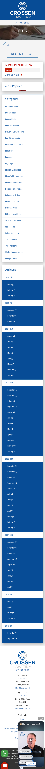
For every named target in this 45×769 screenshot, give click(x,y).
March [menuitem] (10, 284)
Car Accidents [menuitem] (10, 119)
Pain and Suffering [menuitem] (12, 195)
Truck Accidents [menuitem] (11, 246)
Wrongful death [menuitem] (11, 258)
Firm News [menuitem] (9, 151)
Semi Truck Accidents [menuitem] (13, 220)
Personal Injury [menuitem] (11, 208)
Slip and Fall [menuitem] (10, 227)
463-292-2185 (22, 678)
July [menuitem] (10, 342)
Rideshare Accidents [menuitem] (13, 214)
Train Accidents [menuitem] (11, 239)
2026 (8, 277)
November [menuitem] (12, 316)
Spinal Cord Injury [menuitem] (12, 233)
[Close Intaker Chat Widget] (42, 718)
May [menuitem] (10, 353)
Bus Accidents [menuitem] (10, 113)
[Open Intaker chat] (21, 768)
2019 (8, 626)
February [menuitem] (11, 290)
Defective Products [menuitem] (12, 125)
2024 (9, 329)
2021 (9, 535)
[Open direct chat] (39, 718)
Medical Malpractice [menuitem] (13, 170)
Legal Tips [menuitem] (9, 163)
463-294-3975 (22, 696)
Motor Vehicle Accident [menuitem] (14, 176)
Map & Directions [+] (22, 688)
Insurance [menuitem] (9, 157)
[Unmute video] (31, 740)
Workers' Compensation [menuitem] (14, 252)
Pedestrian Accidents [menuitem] (13, 201)
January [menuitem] (11, 296)
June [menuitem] (10, 347)
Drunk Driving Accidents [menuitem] (14, 144)
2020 (8, 594)
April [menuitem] (10, 358)
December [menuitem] (12, 310)
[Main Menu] (4, 765)
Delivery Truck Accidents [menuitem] (14, 132)
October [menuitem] (11, 322)
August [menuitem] (11, 336)
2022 (9, 459)
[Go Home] (9, 45)
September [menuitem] (12, 407)
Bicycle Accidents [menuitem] (12, 106)
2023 (9, 383)
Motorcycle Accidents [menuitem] (13, 182)
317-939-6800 (22, 23)
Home (22, 719)
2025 (8, 303)
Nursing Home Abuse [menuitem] (13, 189)
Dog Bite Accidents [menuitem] (12, 138)
